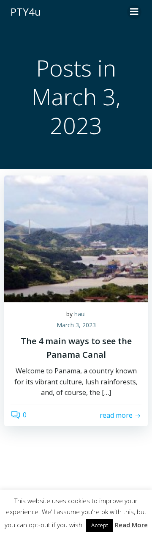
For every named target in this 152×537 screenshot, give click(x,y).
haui (80, 314)
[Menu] (134, 12)
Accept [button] (99, 525)
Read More (131, 525)
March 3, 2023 (76, 325)
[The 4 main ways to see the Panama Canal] (76, 238)
